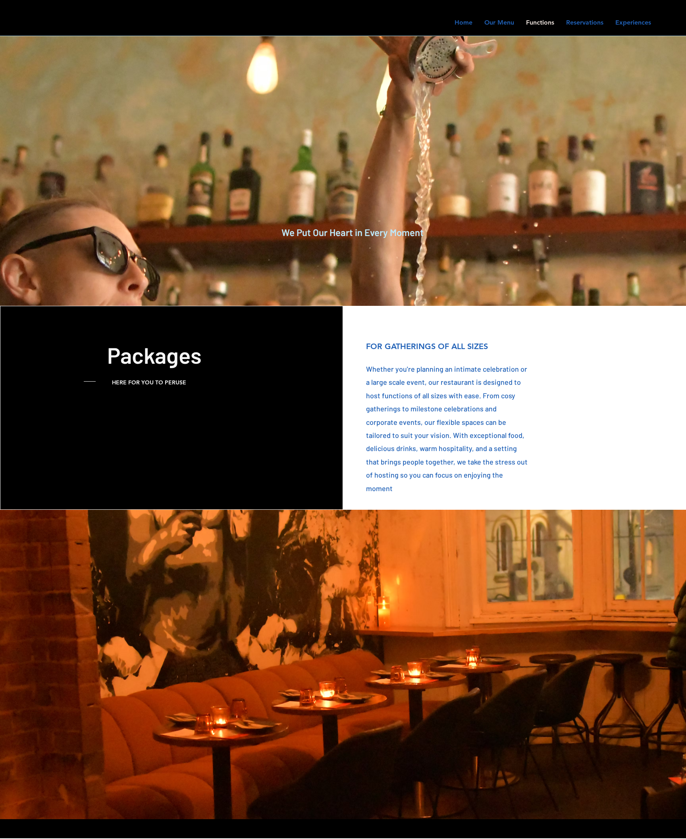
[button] (343, 664)
